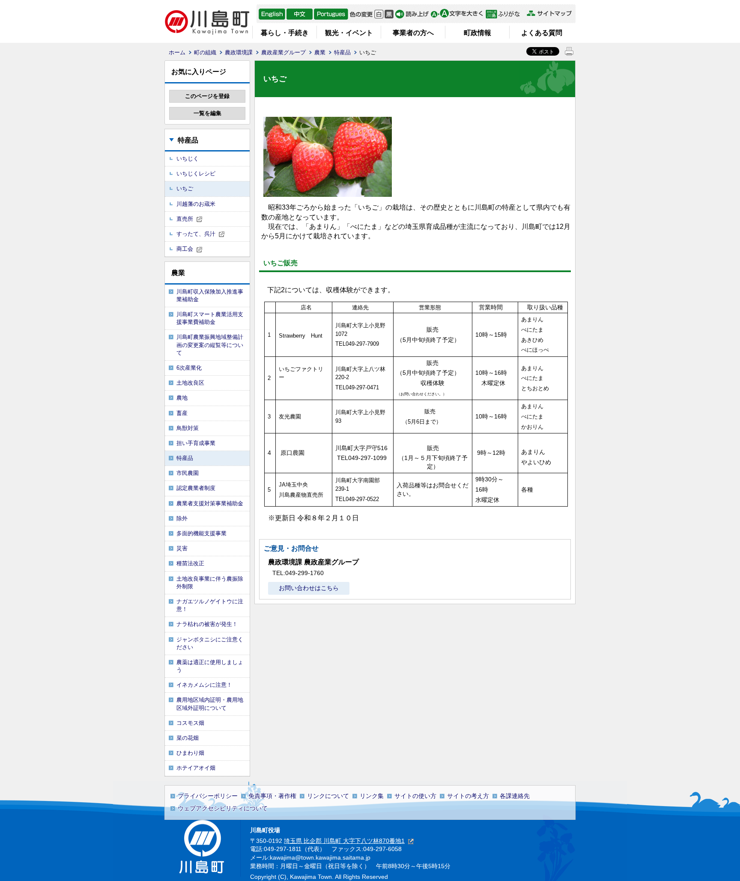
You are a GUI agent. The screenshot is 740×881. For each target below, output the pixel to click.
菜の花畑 (187, 738)
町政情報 (477, 32)
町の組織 (205, 52)
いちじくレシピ (195, 173)
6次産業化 (189, 368)
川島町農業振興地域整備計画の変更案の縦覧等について (209, 345)
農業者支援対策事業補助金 (209, 503)
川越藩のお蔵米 (195, 204)
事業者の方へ (413, 32)
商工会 (184, 249)
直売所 (184, 219)
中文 (299, 14)
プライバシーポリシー (208, 795)
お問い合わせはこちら (309, 587)
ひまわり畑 (190, 753)
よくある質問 (541, 32)
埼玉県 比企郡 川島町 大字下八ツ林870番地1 (344, 840)
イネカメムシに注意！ (204, 685)
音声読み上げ (412, 14)
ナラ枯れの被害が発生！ (207, 624)
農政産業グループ (283, 52)
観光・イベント (349, 32)
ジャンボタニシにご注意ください (209, 643)
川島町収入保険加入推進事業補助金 (209, 295)
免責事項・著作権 (272, 795)
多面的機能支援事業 (201, 533)
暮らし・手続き (285, 32)
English (272, 14)
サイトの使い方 (415, 795)
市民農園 (187, 473)
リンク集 (372, 795)
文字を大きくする (456, 14)
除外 (182, 518)
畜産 (182, 413)
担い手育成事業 (195, 443)
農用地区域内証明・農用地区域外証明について (209, 704)
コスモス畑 (190, 723)
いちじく (187, 158)
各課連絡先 (515, 795)
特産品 (342, 52)
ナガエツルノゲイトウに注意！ (209, 605)
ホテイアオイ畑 (195, 768)
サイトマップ (549, 13)
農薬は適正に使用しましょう (209, 666)
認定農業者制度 (195, 488)
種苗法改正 (190, 563)
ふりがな (505, 14)
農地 (182, 398)
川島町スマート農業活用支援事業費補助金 (209, 318)
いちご (184, 188)
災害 (182, 548)
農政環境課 (239, 52)
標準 (379, 14)
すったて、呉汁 (195, 234)
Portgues (331, 14)
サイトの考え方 (468, 795)
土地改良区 (190, 383)
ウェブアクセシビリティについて (223, 808)
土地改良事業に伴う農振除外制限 (209, 582)
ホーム (177, 52)
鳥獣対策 (187, 428)
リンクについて (328, 795)
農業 (319, 52)
